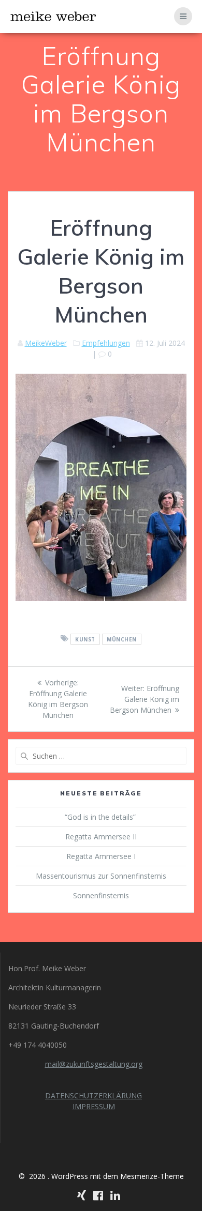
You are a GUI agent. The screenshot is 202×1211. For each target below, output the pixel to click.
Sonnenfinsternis (101, 895)
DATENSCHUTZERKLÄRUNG (93, 1095)
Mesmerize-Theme (152, 1176)
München (122, 638)
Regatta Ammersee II (101, 836)
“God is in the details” (101, 817)
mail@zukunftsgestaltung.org (93, 1064)
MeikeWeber (46, 343)
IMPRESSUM (94, 1106)
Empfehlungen (106, 343)
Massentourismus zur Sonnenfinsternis (101, 876)
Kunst (85, 638)
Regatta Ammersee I (101, 856)
